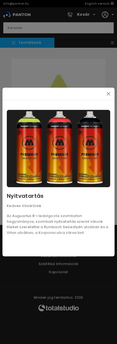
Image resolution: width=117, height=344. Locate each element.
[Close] (108, 94)
